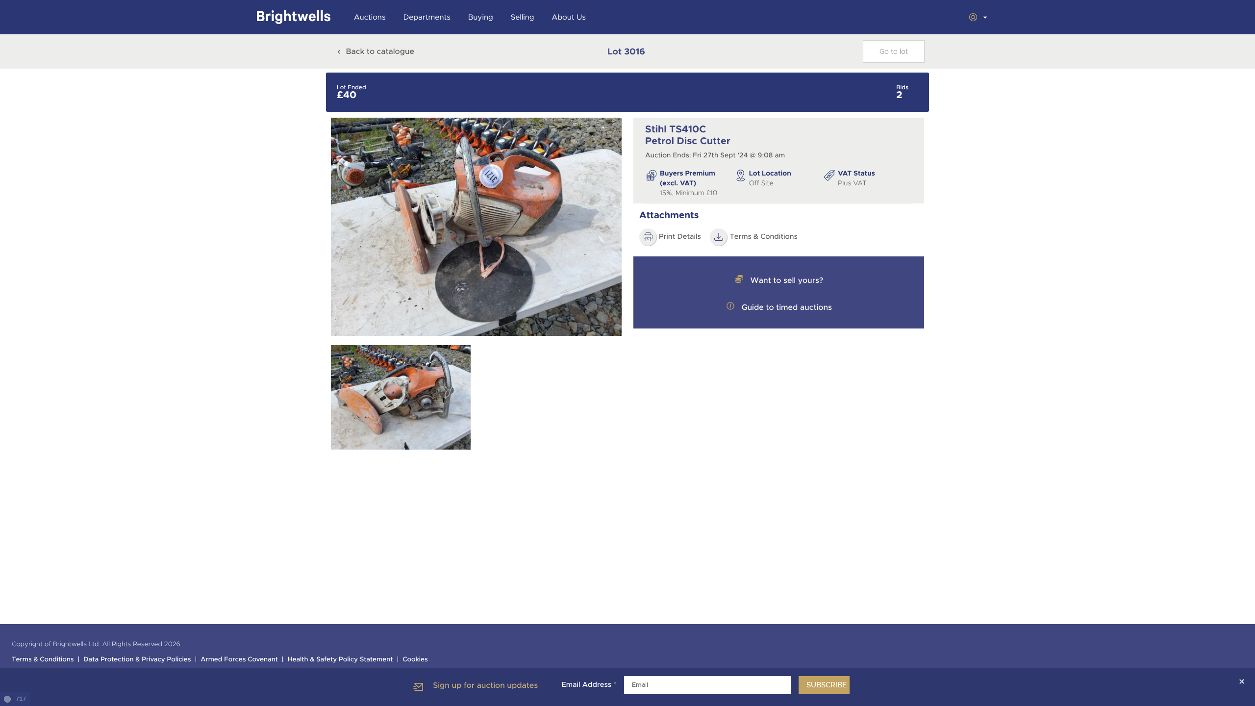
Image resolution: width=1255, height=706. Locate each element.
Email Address (588, 685)
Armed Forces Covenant (239, 660)
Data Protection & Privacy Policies (137, 660)
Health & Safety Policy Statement (340, 660)
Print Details (680, 236)
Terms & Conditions (763, 236)
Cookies (415, 660)
